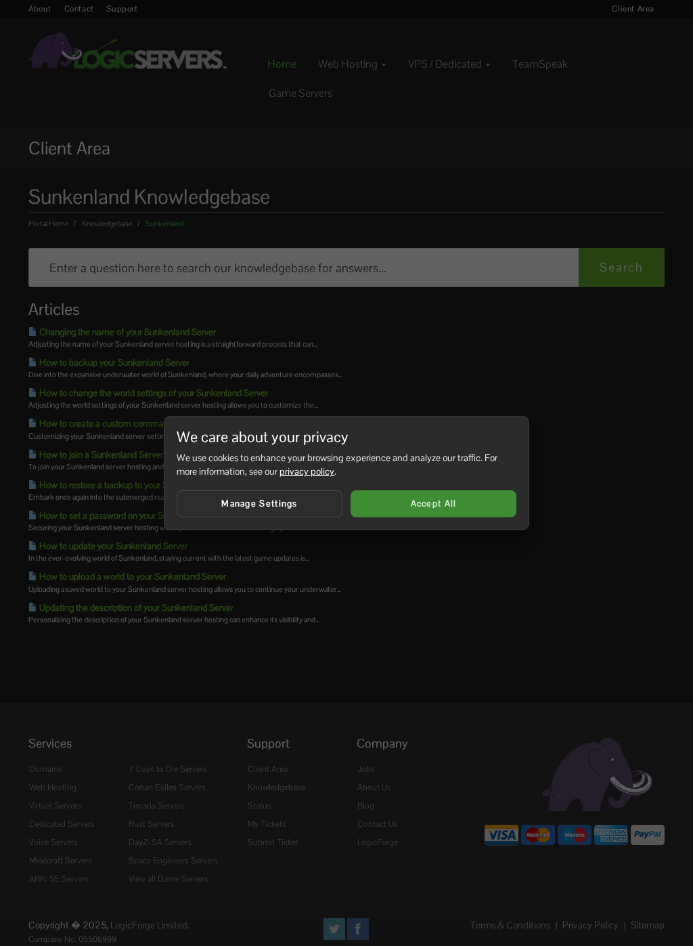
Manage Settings (259, 503)
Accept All (434, 503)
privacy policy (307, 471)
